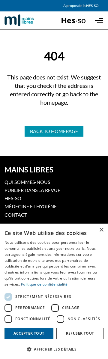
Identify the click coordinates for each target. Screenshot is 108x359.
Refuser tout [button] (80, 333)
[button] (54, 348)
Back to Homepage (54, 131)
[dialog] (54, 291)
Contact (15, 215)
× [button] (101, 230)
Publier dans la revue (32, 190)
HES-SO (12, 198)
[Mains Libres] (28, 20)
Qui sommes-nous (27, 182)
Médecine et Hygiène (30, 206)
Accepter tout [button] (29, 333)
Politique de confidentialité (44, 284)
